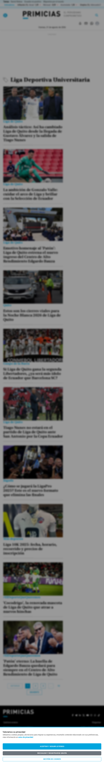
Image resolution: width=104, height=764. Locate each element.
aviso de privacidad (25, 737)
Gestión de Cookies (52, 759)
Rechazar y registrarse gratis (52, 753)
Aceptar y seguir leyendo (52, 746)
